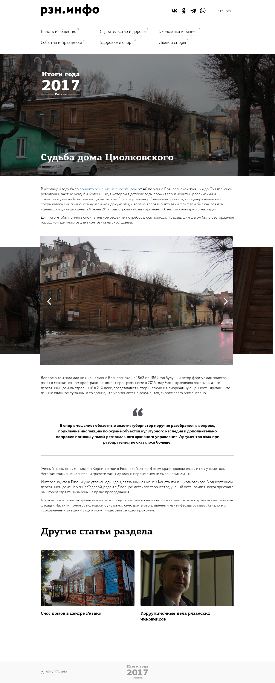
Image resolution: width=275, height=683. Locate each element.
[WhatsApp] (203, 10)
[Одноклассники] (184, 10)
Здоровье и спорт (116, 41)
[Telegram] (193, 10)
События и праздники (61, 41)
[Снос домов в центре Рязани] (87, 578)
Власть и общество (58, 30)
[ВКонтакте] (174, 10)
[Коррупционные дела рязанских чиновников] (187, 578)
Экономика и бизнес (178, 30)
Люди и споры (172, 41)
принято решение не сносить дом (108, 189)
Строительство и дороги (123, 30)
